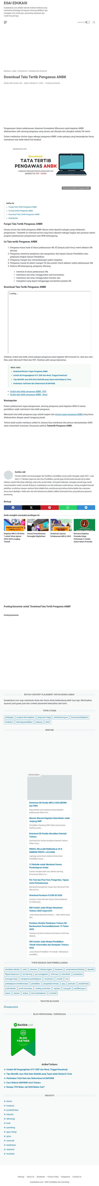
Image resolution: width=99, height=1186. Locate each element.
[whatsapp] (68, 507)
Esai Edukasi (15, 3)
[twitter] (31, 507)
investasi (10, 1154)
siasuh (7, 993)
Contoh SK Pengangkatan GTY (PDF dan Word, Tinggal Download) (40, 375)
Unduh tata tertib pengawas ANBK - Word (28, 394)
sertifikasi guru (80, 988)
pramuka (71, 984)
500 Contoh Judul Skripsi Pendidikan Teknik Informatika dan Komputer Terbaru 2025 (49, 944)
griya (8, 1136)
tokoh (47, 722)
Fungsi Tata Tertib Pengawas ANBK (23, 207)
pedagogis (9, 717)
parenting (10, 1127)
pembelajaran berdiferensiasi (16, 984)
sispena (17, 993)
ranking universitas (43, 988)
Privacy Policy (53, 1177)
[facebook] (13, 507)
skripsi (25, 993)
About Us (30, 1177)
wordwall (52, 993)
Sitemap (21, 1177)
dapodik (90, 969)
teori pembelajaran (38, 993)
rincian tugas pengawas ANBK (69, 414)
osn (66, 979)
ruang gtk (67, 988)
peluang (39, 722)
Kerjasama (65, 1177)
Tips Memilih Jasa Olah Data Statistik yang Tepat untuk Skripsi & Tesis (42, 379)
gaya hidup (11, 1132)
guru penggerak (41, 974)
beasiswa (59, 969)
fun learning (27, 974)
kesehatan (11, 1145)
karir (8, 1123)
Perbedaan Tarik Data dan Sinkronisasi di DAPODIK (34, 383)
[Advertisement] (49, 48)
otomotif (10, 1140)
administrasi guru (61, 717)
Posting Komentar (53, 83)
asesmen (33, 969)
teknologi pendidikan (24, 722)
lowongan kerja (11, 979)
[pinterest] (49, 507)
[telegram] (86, 507)
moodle (59, 979)
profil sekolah (10, 988)
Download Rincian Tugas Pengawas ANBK (30, 371)
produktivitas (83, 984)
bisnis (9, 1101)
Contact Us (76, 1177)
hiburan (9, 1114)
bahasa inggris (46, 969)
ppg (63, 984)
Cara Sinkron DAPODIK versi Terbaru (23, 1082)
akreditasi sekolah (12, 969)
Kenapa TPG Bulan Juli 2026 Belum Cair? (25, 1087)
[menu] (7, 22)
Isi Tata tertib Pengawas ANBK (21, 211)
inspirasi (10, 1105)
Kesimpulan (13, 218)
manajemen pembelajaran (30, 979)
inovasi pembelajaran (79, 717)
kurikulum (9, 722)
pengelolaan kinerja (51, 984)
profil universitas (25, 988)
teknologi (10, 1119)
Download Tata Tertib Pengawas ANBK (24, 214)
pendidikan (35, 984)
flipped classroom (12, 974)
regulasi (57, 988)
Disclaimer (41, 1177)
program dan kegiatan (25, 717)
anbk (25, 969)
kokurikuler (65, 974)
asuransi (10, 1149)
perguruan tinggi (44, 717)
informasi (54, 974)
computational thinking (75, 969)
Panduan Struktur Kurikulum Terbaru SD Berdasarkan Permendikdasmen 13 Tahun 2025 (49, 926)
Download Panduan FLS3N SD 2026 (45, 895)
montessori (48, 979)
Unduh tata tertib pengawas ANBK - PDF (28, 391)
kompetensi (78, 974)
